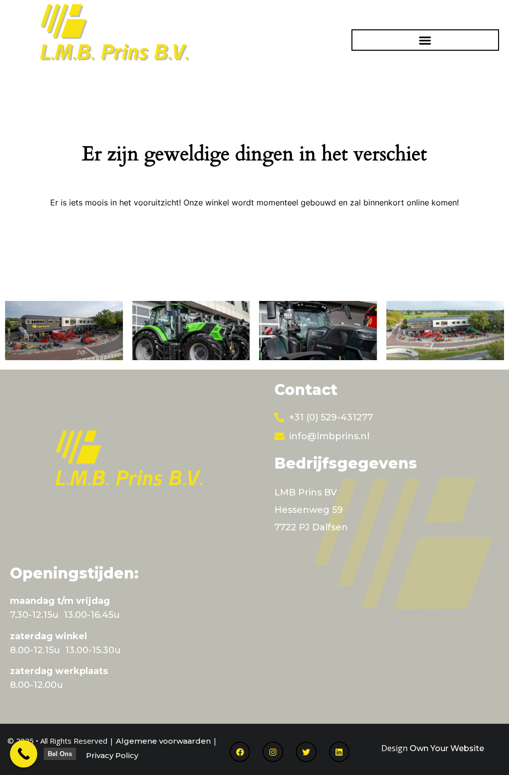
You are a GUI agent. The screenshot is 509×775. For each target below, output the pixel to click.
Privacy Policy (112, 755)
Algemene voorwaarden (163, 741)
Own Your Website (447, 748)
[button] (425, 40)
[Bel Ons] (23, 754)
